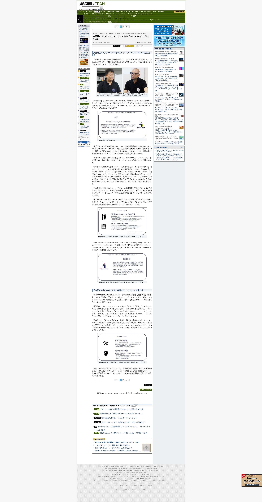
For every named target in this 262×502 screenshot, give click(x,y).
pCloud (115, 21)
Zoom (145, 19)
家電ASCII (94, 13)
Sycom (104, 16)
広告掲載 (150, 485)
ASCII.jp (85, 3)
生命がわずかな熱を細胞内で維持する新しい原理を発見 (166, 54)
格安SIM (88, 13)
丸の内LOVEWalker (154, 480)
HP (127, 16)
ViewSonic (121, 18)
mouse (92, 16)
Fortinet (133, 19)
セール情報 (161, 11)
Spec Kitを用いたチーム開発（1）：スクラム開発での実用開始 (166, 70)
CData (121, 19)
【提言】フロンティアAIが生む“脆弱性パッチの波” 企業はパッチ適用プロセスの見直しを (168, 99)
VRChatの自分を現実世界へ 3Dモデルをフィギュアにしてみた (117, 442)
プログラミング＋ (136, 476)
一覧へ (181, 147)
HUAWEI (116, 18)
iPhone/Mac (110, 11)
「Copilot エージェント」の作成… (85, 100)
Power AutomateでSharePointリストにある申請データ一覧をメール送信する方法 (168, 142)
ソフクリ (157, 19)
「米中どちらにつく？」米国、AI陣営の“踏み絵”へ (112, 445)
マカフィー (86, 21)
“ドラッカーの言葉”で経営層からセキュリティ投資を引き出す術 (122, 409)
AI (83, 11)
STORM (155, 468)
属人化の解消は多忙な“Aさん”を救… (85, 133)
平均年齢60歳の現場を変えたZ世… (85, 74)
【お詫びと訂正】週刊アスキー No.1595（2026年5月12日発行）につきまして (170, 151)
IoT (86, 11)
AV (133, 11)
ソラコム (110, 19)
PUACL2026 (141, 13)
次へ (127, 26)
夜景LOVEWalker (135, 480)
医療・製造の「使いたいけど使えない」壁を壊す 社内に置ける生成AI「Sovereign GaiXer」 (166, 78)
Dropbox (115, 19)
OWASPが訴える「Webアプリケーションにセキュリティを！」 (122, 413)
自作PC (128, 11)
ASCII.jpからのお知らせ (161, 147)
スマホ (141, 11)
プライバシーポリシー (125, 485)
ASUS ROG (97, 18)
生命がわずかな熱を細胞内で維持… (85, 120)
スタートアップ (147, 11)
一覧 (122, 46)
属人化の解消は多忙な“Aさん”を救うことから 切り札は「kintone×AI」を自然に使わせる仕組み (166, 62)
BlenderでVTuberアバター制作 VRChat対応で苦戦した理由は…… (118, 450)
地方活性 (136, 13)
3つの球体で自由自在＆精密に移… (85, 126)
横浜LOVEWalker (116, 480)
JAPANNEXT (97, 22)
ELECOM (86, 18)
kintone (98, 19)
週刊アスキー (109, 13)
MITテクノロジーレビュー (146, 478)
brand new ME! (139, 472)
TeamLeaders (116, 13)
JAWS (86, 19)
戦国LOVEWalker (163, 480)
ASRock (110, 18)
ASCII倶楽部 (179, 12)
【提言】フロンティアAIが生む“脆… (85, 87)
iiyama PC (125, 468)
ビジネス (91, 11)
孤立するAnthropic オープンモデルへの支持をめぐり (113, 448)
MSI (116, 16)
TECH (99, 3)
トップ (79, 11)
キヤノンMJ (92, 21)
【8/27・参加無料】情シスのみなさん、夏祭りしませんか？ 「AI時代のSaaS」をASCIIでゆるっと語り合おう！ (169, 131)
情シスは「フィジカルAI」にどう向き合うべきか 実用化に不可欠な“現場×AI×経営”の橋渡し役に (168, 109)
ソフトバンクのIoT (151, 20)
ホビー (123, 11)
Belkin (127, 18)
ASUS (121, 16)
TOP (100, 466)
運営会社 (134, 485)
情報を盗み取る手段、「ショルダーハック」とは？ (119, 418)
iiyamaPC (98, 16)
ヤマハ (139, 19)
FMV (86, 16)
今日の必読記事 (112, 478)
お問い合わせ (142, 485)
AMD (92, 18)
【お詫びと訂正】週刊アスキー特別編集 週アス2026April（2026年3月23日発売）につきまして (169, 154)
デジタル (103, 11)
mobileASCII (136, 478)
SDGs (131, 13)
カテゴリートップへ (146, 390)
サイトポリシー (112, 485)
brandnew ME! (110, 22)
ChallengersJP (148, 13)
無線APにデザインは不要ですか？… (85, 113)
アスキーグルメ (101, 13)
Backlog (127, 19)
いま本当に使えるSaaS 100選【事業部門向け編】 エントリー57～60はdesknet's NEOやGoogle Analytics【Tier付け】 (168, 87)
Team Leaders (128, 476)
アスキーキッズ (81, 13)
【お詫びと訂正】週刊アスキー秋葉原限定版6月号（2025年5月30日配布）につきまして (169, 158)
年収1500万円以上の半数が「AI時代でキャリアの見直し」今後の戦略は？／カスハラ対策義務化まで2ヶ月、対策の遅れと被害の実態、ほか (169, 120)
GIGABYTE (103, 18)
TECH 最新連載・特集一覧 (163, 49)
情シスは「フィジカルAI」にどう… (85, 107)
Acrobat (92, 19)
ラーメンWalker (97, 480)
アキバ (136, 11)
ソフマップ (103, 21)
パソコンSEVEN (109, 16)
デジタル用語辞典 (128, 478)
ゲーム (154, 11)
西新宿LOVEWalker (125, 480)
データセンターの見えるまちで (85, 94)
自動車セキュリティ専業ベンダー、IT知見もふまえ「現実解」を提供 (123, 433)
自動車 (117, 11)
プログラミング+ (125, 13)
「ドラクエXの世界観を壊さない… (85, 80)
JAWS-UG (110, 470)
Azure (103, 19)
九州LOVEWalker (144, 480)
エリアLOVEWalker (106, 480)
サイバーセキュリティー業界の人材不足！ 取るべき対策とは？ (123, 422)
